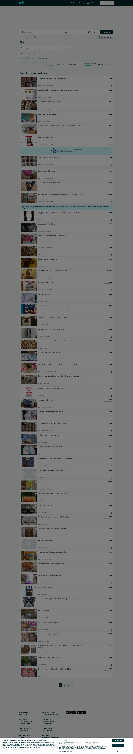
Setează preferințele (118, 751)
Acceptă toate (118, 740)
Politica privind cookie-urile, (18, 747)
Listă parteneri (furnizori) (65, 751)
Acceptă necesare (118, 745)
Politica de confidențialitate (32, 747)
